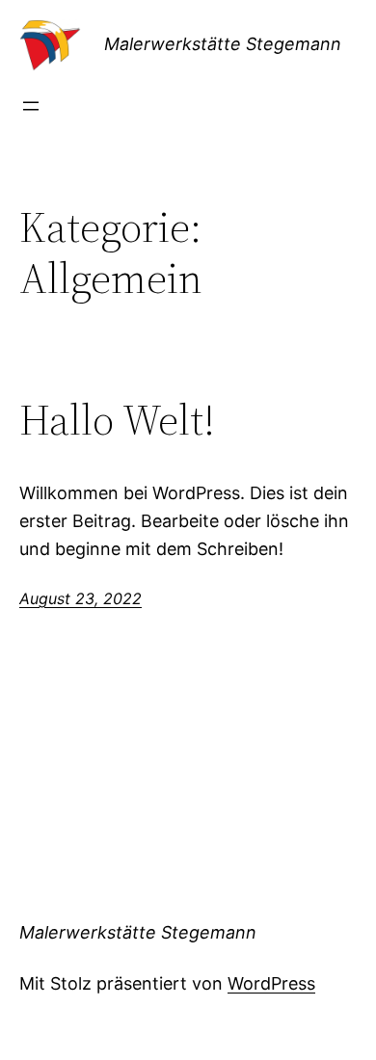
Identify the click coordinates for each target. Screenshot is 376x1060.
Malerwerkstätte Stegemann (222, 44)
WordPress (271, 983)
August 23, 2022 (80, 598)
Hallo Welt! (117, 420)
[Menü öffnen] (30, 106)
